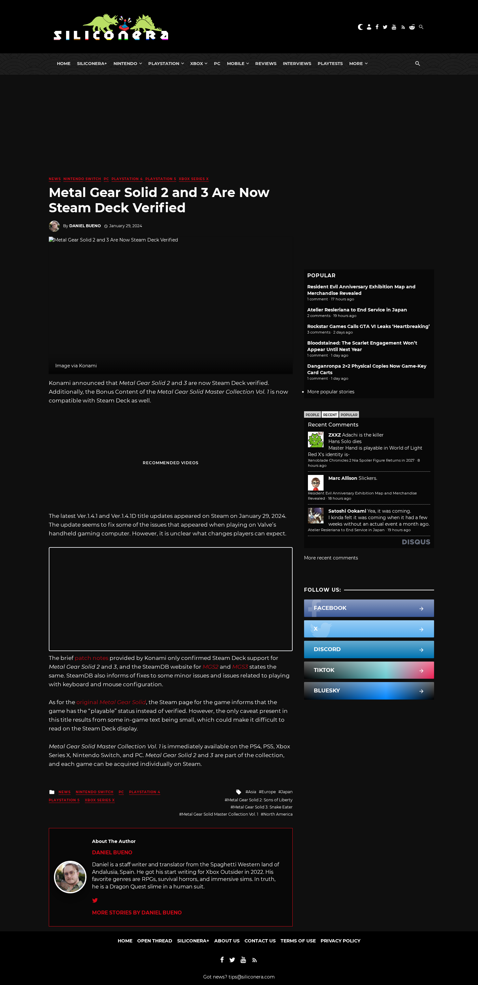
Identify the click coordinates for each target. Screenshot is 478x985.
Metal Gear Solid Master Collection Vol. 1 (220, 814)
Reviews (265, 63)
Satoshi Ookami (347, 511)
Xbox (196, 63)
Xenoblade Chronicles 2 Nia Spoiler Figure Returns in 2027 (361, 460)
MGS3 (240, 666)
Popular (349, 415)
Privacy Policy (340, 941)
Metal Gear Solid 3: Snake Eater (263, 807)
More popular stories (330, 392)
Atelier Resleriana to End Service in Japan (357, 310)
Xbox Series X (194, 179)
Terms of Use (298, 941)
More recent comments (331, 558)
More (356, 63)
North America (278, 814)
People (312, 415)
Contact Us (260, 941)
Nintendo (125, 63)
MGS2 (211, 666)
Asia (252, 791)
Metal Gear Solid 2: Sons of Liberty (260, 799)
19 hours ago (399, 530)
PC (217, 63)
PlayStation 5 (160, 179)
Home (64, 63)
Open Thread (154, 941)
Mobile (236, 63)
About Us (227, 941)
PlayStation (163, 63)
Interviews (297, 63)
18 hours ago (339, 498)
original (111, 702)
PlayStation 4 (127, 179)
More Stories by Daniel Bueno (137, 913)
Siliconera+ (92, 63)
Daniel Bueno (85, 225)
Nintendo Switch (82, 179)
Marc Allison (342, 478)
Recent (330, 415)
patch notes (91, 658)
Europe (268, 791)
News (55, 179)
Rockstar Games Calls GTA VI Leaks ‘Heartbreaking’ (368, 326)
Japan (287, 791)
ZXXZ (334, 435)
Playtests (330, 63)
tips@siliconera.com (252, 977)
